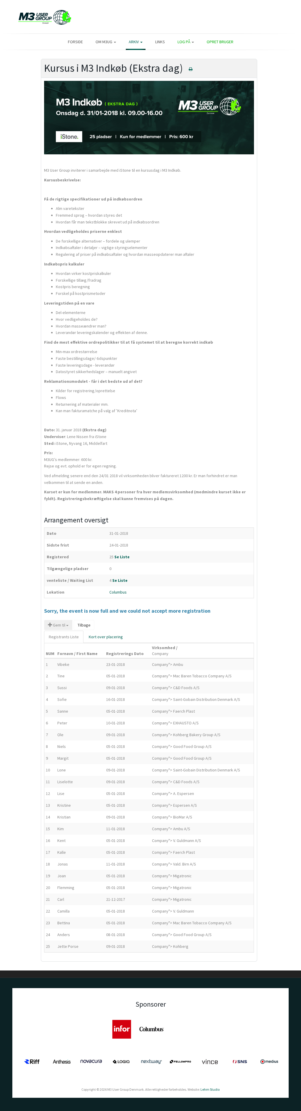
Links (160, 41)
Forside (75, 41)
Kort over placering (106, 636)
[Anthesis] (61, 1061)
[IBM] (31, 1029)
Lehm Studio (210, 1089)
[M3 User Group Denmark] (41, 17)
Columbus (118, 592)
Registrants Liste (64, 636)
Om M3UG (104, 41)
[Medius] (269, 1061)
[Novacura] (91, 1061)
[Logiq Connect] (121, 1061)
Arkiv (134, 41)
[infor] (121, 1029)
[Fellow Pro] (180, 1061)
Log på (184, 41)
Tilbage (84, 625)
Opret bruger (220, 41)
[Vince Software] (210, 1061)
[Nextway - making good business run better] (151, 1061)
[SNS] (240, 1061)
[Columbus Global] (151, 1029)
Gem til (59, 625)
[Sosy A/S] (61, 1029)
